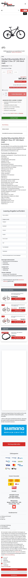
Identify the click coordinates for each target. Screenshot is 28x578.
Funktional (5, 565)
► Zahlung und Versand (5, 516)
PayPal (5, 563)
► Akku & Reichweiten (5, 528)
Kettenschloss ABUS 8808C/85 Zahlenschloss (16, 333)
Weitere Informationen (17, 52)
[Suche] (25, 13)
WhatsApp (21, 113)
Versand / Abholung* (6, 272)
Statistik (5, 558)
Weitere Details (5, 129)
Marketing (5, 560)
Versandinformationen (10, 421)
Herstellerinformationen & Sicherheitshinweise (12, 133)
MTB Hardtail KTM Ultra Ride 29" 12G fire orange (18, 317)
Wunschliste (5, 90)
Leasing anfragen (14, 117)
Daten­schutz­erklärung (10, 554)
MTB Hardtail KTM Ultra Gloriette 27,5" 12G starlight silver (17, 294)
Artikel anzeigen (18, 298)
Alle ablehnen (14, 575)
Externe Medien (6, 561)
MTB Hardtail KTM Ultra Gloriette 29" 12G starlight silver (18, 305)
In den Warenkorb (17, 94)
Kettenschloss (6, 264)
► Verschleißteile (4, 526)
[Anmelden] (2, 10)
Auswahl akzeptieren (14, 572)
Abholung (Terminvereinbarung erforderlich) (12, 275)
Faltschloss (5, 262)
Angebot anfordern (19, 284)
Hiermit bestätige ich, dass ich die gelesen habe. (13, 280)
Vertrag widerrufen (14, 444)
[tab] (14, 125)
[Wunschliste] (18, 10)
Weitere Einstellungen (6, 566)
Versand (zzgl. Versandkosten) (10, 274)
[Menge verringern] (6, 95)
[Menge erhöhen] (6, 93)
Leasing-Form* (5, 267)
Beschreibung (5, 124)
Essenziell (5, 557)
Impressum (17, 551)
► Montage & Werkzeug (5, 525)
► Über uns (2, 519)
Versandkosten (23, 84)
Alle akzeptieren (14, 569)
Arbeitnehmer (6, 268)
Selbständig (5, 270)
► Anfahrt (2, 517)
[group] (6, 297)
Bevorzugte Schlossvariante (8, 259)
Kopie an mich (6, 219)
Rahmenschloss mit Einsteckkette (10, 261)
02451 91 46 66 (14, 113)
